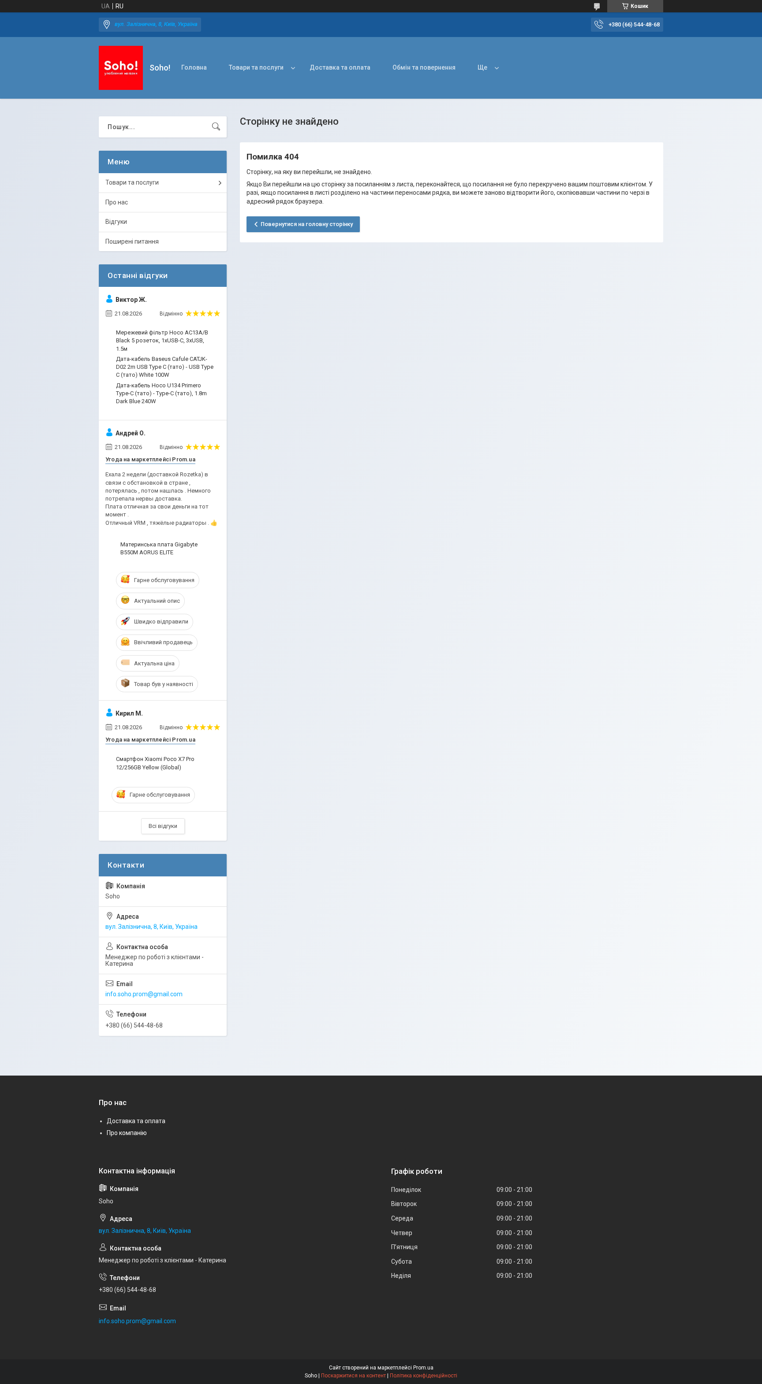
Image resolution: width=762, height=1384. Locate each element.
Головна (194, 67)
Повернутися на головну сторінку (307, 224)
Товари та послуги (256, 67)
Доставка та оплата (340, 67)
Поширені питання (132, 241)
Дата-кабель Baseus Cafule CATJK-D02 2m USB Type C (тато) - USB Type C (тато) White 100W (164, 367)
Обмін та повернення (424, 67)
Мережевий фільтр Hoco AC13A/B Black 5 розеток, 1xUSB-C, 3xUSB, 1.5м (162, 340)
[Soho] (121, 68)
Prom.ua (423, 1368)
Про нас (116, 202)
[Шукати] (216, 126)
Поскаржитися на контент (353, 1376)
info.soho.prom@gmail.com (144, 994)
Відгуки (116, 221)
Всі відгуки (163, 826)
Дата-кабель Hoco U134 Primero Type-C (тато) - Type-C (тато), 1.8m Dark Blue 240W (161, 393)
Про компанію (127, 1132)
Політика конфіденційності (423, 1376)
